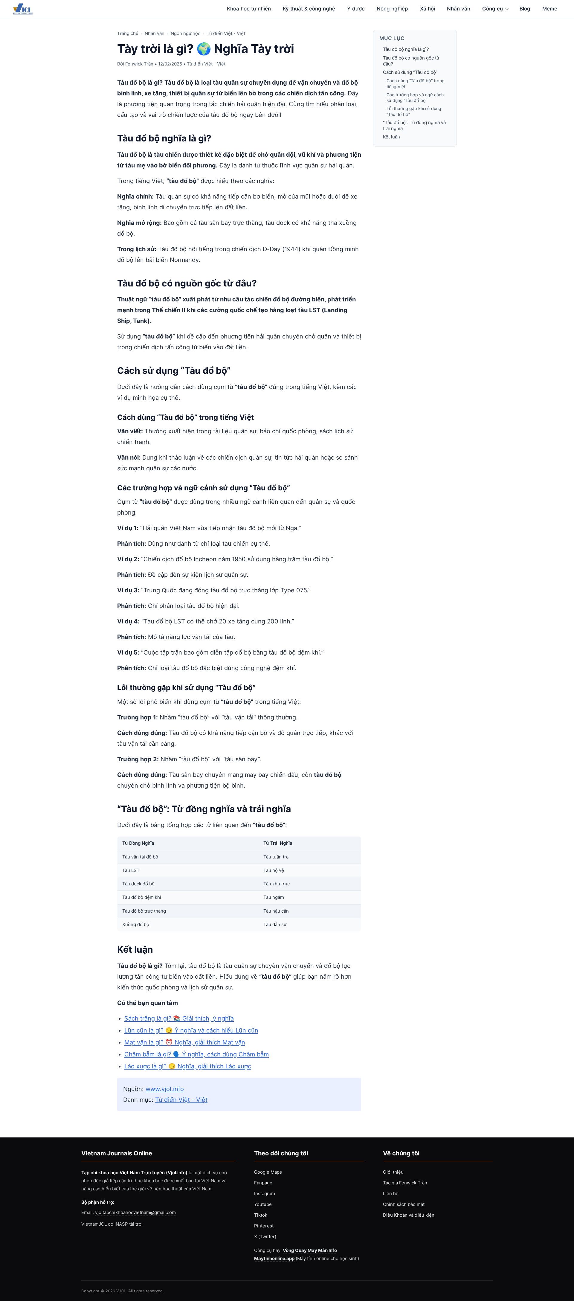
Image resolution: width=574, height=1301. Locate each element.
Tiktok (260, 1215)
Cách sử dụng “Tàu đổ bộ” (410, 72)
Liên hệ (391, 1193)
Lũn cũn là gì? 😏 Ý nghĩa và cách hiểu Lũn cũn (191, 1030)
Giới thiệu (393, 1172)
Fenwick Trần (139, 64)
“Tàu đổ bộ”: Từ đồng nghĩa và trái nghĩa (414, 126)
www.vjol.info (165, 1089)
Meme (549, 9)
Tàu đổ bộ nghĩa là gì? (406, 49)
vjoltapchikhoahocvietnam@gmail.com (135, 1212)
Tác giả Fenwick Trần (405, 1183)
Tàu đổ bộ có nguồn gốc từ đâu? (411, 61)
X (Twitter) (265, 1236)
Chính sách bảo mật (404, 1204)
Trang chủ (127, 33)
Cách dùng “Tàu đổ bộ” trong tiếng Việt (416, 83)
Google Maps (268, 1172)
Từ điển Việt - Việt (226, 33)
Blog (525, 9)
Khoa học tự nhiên (249, 9)
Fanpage (263, 1183)
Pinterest (264, 1226)
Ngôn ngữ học (185, 33)
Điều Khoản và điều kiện (408, 1215)
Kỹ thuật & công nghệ (309, 9)
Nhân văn (458, 9)
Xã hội (427, 9)
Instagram (264, 1193)
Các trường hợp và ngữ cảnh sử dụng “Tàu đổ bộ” (415, 97)
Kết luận (391, 137)
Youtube (263, 1204)
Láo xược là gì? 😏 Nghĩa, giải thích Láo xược (187, 1066)
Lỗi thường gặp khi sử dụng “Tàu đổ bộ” (414, 111)
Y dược (356, 9)
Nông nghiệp (392, 9)
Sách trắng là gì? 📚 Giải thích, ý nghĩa (179, 1018)
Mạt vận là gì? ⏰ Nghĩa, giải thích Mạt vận (184, 1042)
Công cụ (492, 9)
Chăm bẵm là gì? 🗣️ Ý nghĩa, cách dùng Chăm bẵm (196, 1054)
